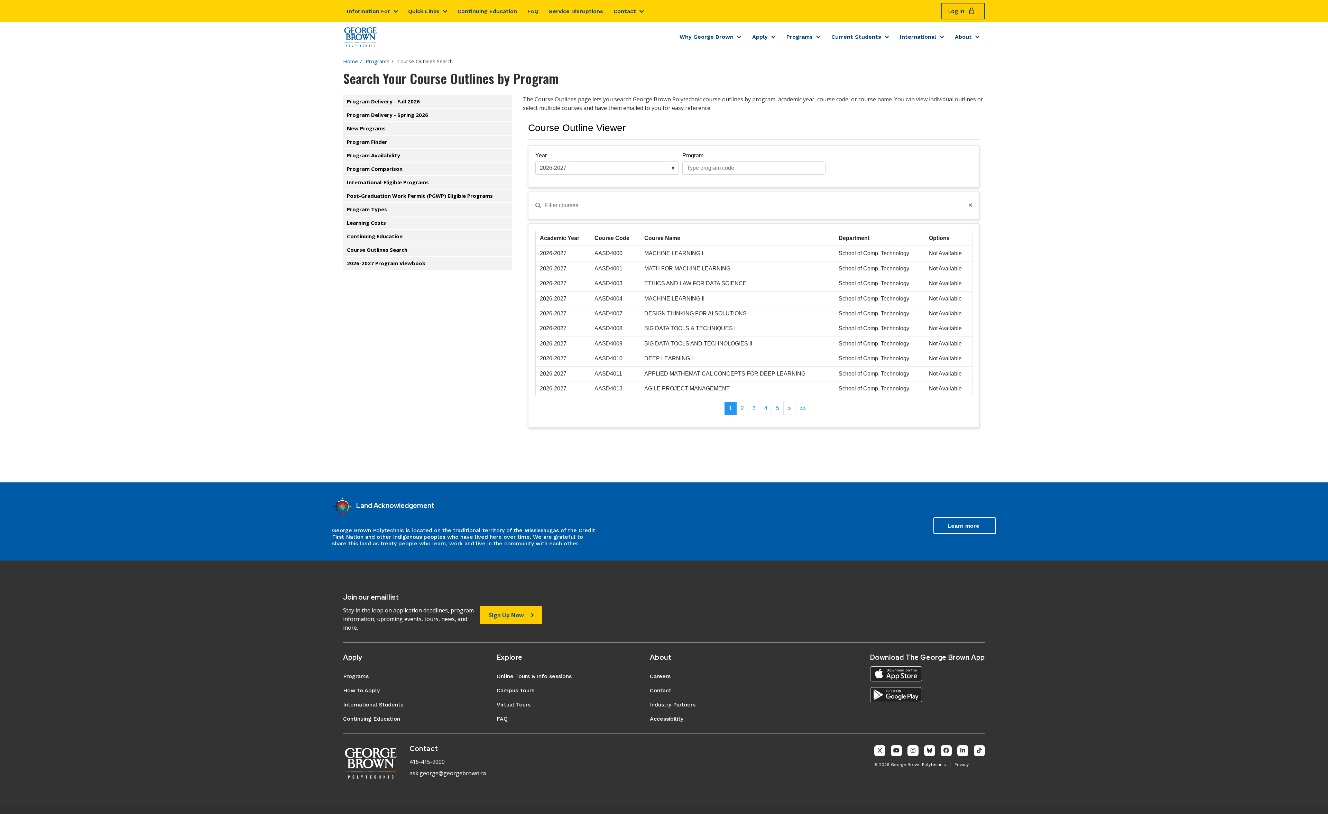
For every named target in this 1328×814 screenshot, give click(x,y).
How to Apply (361, 690)
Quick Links (424, 11)
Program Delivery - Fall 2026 (383, 101)
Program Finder (367, 141)
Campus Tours (515, 690)
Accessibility (666, 718)
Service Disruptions (576, 11)
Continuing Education (487, 11)
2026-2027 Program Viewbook (386, 263)
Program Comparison (375, 168)
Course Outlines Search (377, 249)
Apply (760, 37)
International (918, 37)
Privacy (961, 764)
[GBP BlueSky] (929, 750)
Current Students (856, 37)
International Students (373, 704)
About (963, 37)
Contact (625, 11)
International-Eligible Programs (388, 182)
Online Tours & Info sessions (534, 676)
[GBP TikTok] (979, 750)
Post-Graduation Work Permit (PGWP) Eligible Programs (420, 195)
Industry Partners (672, 704)
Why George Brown (707, 37)
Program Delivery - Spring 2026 (387, 114)
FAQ (532, 11)
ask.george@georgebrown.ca (447, 773)
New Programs (366, 128)
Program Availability (373, 155)
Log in (956, 11)
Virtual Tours (514, 704)
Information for (368, 11)
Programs (799, 37)
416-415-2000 (427, 762)
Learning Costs (366, 222)
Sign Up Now (506, 615)
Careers (660, 676)
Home (350, 61)
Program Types (367, 209)
